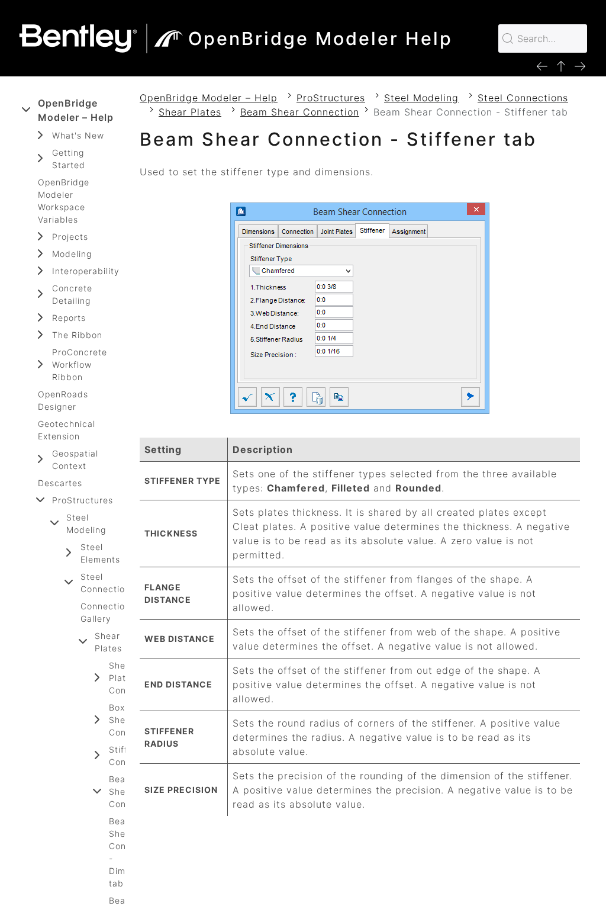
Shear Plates (108, 642)
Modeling (72, 254)
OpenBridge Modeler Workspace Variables (63, 200)
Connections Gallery (107, 612)
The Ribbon (77, 335)
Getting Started (68, 158)
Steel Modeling (86, 523)
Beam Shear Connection (299, 112)
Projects (70, 237)
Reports (69, 318)
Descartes (60, 483)
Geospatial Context (75, 459)
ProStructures (82, 500)
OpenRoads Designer (63, 400)
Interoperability (86, 271)
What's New (78, 135)
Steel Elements (100, 553)
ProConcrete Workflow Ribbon (79, 364)
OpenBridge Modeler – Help (76, 110)
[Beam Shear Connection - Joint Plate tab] (542, 65)
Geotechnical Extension (66, 430)
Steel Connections (107, 582)
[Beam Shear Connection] (561, 65)
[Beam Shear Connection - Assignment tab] (580, 65)
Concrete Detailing (72, 294)
